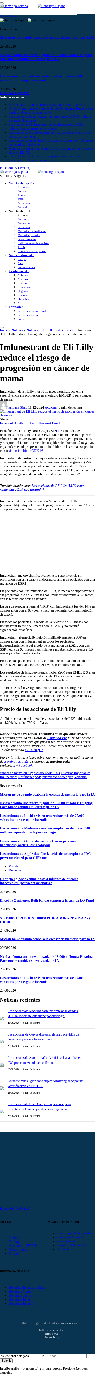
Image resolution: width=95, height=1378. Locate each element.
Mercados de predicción (32, 231)
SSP (38, 777)
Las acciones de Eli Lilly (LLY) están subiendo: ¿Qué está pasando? (42, 487)
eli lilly (28, 773)
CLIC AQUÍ (34, 750)
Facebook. (26, 765)
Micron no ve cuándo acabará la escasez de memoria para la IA (47, 37)
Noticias (23, 275)
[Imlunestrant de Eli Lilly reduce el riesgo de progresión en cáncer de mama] (47, 415)
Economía (24, 203)
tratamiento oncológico (57, 777)
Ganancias (24, 223)
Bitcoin (22, 283)
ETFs (21, 199)
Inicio (4, 330)
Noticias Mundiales (21, 255)
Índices (22, 191)
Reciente (15, 870)
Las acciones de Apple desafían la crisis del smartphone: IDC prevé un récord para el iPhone (45, 856)
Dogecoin (23, 291)
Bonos (21, 195)
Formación (16, 307)
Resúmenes (26, 777)
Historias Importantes (75, 773)
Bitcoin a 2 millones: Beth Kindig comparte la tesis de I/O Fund (47, 900)
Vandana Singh (17, 407)
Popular (14, 866)
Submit (6, 1360)
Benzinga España (16, 761)
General (22, 207)
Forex (21, 319)
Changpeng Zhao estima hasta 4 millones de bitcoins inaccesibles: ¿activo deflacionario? (39, 881)
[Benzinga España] (37, 172)
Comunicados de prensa (32, 251)
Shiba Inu (23, 299)
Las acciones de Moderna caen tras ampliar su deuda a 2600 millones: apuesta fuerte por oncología (45, 830)
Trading (22, 247)
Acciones (23, 187)
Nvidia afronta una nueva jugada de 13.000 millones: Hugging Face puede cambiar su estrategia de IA (46, 57)
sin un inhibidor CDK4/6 (26, 451)
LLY (59, 431)
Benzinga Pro (57, 738)
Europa (22, 259)
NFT (20, 303)
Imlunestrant (8, 777)
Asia (20, 263)
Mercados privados (29, 235)
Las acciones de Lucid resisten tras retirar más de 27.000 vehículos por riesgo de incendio (42, 78)
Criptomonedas (19, 271)
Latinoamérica (26, 267)
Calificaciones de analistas (33, 243)
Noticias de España (21, 183)
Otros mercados (27, 239)
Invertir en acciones (29, 315)
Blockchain (25, 287)
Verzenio (80, 777)
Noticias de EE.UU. (21, 211)
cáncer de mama (11, 773)
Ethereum (23, 295)
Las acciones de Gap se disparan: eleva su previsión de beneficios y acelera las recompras (40, 843)
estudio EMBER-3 (47, 773)
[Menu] (2, 327)
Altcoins (23, 279)
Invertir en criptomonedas (33, 311)
